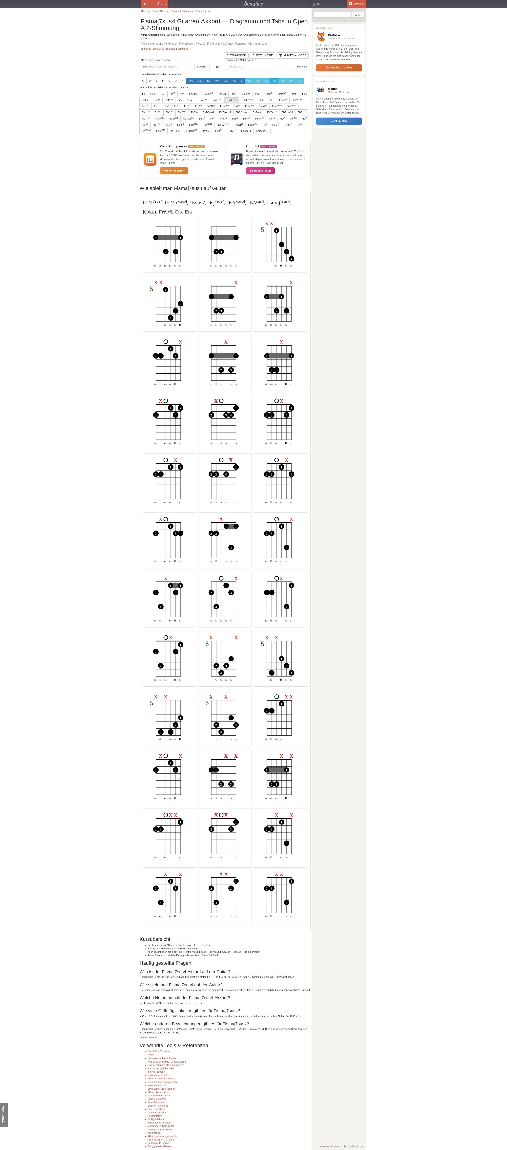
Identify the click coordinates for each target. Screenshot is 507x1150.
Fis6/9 (156, 100)
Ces (191, 80)
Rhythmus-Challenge (159, 1122)
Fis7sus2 (272, 112)
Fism (152, 94)
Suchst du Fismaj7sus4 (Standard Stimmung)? (166, 48)
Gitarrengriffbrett (156, 1109)
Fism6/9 (206, 131)
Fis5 (233, 94)
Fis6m (145, 100)
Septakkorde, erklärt (158, 1143)
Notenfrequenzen (157, 1085)
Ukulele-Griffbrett (157, 1112)
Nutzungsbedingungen (330, 1146)
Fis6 (304, 94)
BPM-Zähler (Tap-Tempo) (161, 1088)
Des (200, 80)
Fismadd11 (262, 131)
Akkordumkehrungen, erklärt (163, 1136)
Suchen (202, 66)
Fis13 (232, 130)
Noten (151, 1054)
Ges (226, 80)
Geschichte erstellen (339, 67)
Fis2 (257, 94)
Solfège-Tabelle (156, 1119)
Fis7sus (188, 118)
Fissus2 (193, 94)
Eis (266, 80)
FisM (169, 100)
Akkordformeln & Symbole (161, 1078)
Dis (257, 80)
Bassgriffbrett (155, 1116)
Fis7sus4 (257, 112)
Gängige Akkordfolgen (160, 1146)
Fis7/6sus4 (225, 112)
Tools (163, 4)
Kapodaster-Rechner (159, 1095)
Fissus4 (222, 94)
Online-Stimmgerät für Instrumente (166, 1065)
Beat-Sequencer (156, 1102)
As (234, 80)
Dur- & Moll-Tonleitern (159, 1051)
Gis (282, 80)
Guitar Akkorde (161, 11)
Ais (291, 80)
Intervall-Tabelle (156, 1071)
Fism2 (294, 94)
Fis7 (180, 100)
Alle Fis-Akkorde (148, 1037)
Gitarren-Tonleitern (158, 1105)
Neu (149, 4)
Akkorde (145, 11)
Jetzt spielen (339, 121)
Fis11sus (174, 131)
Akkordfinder (154, 1133)
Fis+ (162, 94)
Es (208, 80)
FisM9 (252, 124)
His (299, 80)
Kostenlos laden (174, 170)
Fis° (182, 94)
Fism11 (223, 124)
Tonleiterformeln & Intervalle (163, 1082)
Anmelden (358, 4)
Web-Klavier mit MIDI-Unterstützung (167, 1061)
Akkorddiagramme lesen (161, 1139)
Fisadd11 (246, 131)
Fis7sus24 (287, 112)
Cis (249, 80)
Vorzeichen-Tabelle (158, 1075)
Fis (274, 80)
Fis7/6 (194, 112)
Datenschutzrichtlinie (354, 1146)
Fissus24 (245, 94)
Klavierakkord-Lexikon (160, 1129)
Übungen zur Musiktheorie (162, 1058)
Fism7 (224, 106)
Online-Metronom (157, 1099)
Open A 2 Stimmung (182, 11)
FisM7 (211, 106)
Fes (217, 80)
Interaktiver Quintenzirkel (161, 1068)
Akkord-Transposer (158, 1092)
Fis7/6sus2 (208, 112)
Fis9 (219, 130)
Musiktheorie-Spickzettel (161, 1126)
